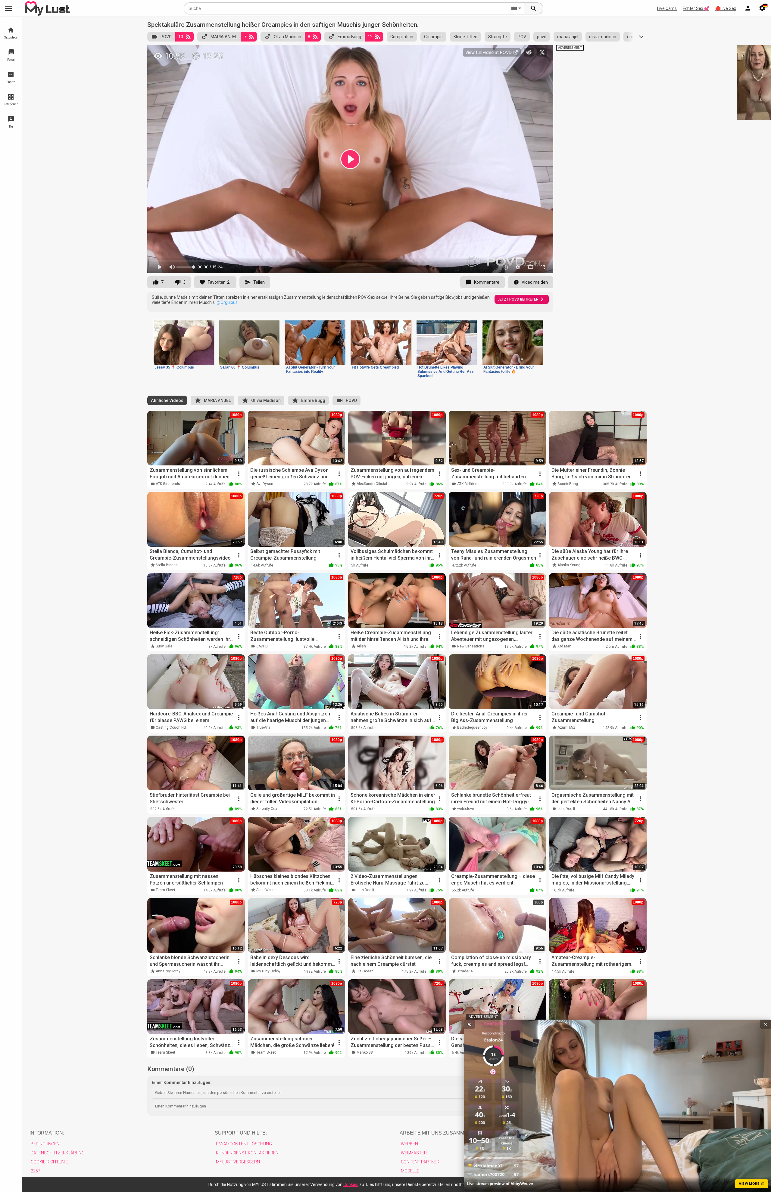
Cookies (350, 1184)
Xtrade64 (465, 971)
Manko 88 (365, 1052)
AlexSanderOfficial (372, 484)
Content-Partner (420, 1162)
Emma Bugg (349, 36)
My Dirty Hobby (268, 971)
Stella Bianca (167, 565)
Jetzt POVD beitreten (518, 299)
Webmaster (414, 1152)
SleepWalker (266, 890)
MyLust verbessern (238, 1162)
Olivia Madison (287, 36)
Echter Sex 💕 (696, 8)
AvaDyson (264, 484)
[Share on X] (542, 52)
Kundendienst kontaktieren (247, 1152)
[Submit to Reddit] (529, 52)
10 (180, 36)
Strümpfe (497, 36)
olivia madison (602, 36)
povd (541, 36)
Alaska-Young (568, 565)
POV (522, 36)
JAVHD (262, 646)
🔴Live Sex (725, 8)
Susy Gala (164, 646)
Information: (47, 1132)
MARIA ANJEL (224, 36)
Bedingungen (45, 1143)
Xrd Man (564, 646)
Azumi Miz (566, 727)
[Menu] (748, 8)
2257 (35, 1171)
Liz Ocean (365, 971)
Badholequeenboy (472, 727)
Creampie (433, 36)
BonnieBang (567, 484)
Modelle (410, 1171)
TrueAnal (263, 727)
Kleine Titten (465, 36)
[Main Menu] (8, 8)
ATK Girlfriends (168, 484)
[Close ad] (765, 1024)
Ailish (361, 646)
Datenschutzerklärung (58, 1152)
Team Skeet (165, 890)
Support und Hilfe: (241, 1132)
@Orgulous (227, 302)
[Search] (533, 8)
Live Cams (667, 8)
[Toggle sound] (469, 1024)
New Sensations (470, 646)
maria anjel (567, 36)
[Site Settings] (762, 8)
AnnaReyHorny (168, 971)
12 (370, 36)
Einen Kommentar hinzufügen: (181, 1082)
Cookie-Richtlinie (49, 1162)
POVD (166, 36)
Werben (409, 1143)
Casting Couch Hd (171, 727)
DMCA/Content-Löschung (244, 1143)
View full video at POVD (489, 52)
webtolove (465, 809)
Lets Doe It (566, 809)
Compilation (401, 36)
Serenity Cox (266, 809)
